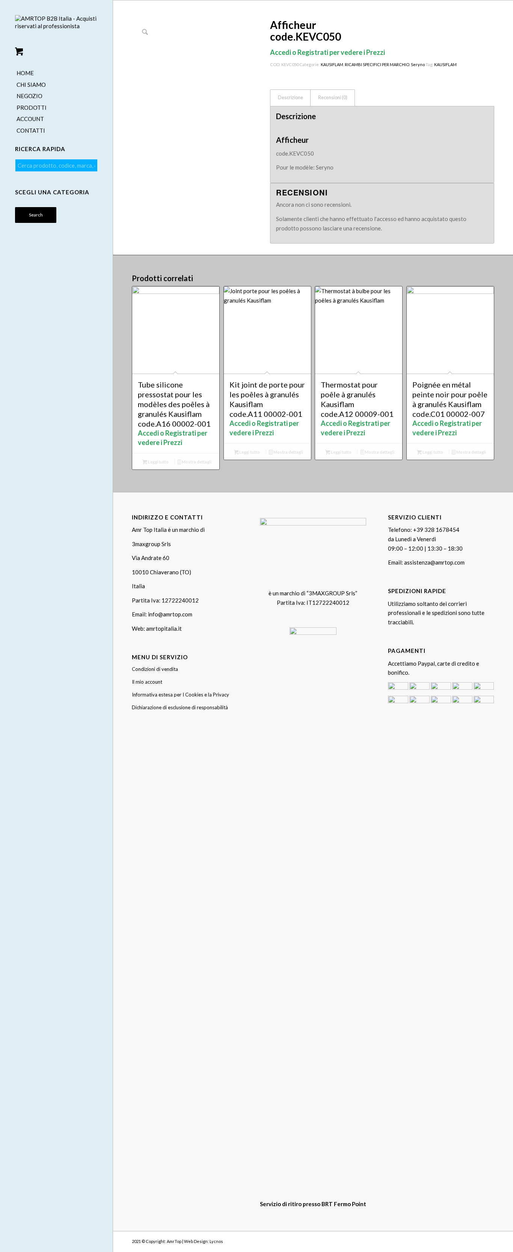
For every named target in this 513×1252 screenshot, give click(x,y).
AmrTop (174, 1241)
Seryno (418, 64)
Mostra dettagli (196, 461)
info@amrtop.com (170, 614)
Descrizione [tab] (290, 97)
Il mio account (147, 682)
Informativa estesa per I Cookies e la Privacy (180, 695)
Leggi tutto (158, 461)
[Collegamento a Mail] (488, 1240)
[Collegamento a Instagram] (477, 1240)
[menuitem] (56, 73)
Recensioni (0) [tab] (332, 97)
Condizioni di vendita (155, 669)
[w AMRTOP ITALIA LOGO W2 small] (56, 28)
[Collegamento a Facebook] (466, 1240)
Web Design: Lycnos (203, 1241)
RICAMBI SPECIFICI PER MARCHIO (377, 64)
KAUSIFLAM (332, 64)
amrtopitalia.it (164, 628)
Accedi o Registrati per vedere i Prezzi (327, 52)
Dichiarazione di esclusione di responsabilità (180, 707)
